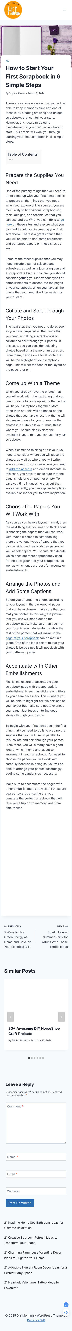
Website (13, 1191)
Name (12, 1157)
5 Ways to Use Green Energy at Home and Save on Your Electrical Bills (17, 937)
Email (12, 1174)
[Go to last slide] (10, 1017)
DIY (8, 61)
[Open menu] (64, 9)
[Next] (61, 1017)
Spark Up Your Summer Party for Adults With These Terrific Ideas (55, 937)
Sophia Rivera (17, 93)
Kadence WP (36, 1320)
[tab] (29, 1058)
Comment (15, 1106)
